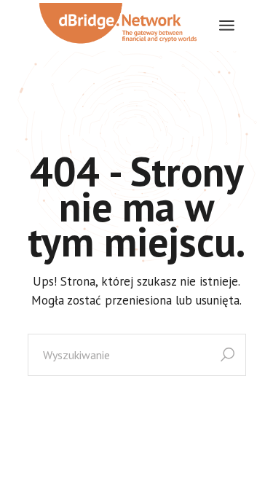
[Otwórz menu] (227, 25)
